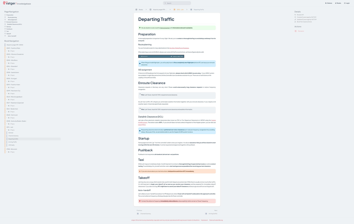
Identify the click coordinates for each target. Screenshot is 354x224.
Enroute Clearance (11, 22)
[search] (177, 3)
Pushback (9, 29)
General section (165, 28)
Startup (8, 26)
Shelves (329, 3)
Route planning (12, 17)
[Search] (165, 3)
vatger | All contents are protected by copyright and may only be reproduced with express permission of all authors (165, 220)
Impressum (204, 220)
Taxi (7, 31)
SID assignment (12, 19)
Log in (348, 3)
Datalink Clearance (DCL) (14, 24)
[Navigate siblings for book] (146, 9)
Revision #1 (300, 15)
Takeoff (8, 33)
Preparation (9, 15)
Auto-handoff (12, 36)
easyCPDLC (142, 124)
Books (339, 3)
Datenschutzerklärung (216, 220)
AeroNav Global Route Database (179, 48)
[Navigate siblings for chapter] (170, 9)
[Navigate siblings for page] (187, 9)
